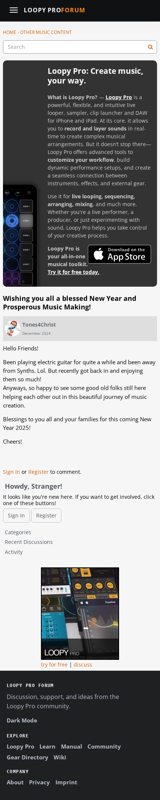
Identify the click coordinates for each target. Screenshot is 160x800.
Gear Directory (27, 757)
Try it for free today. (73, 271)
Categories (18, 532)
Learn (47, 746)
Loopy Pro (54, 10)
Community (104, 746)
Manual (71, 746)
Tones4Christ (39, 324)
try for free (54, 664)
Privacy (39, 782)
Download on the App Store (119, 254)
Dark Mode (22, 720)
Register (38, 471)
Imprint (66, 782)
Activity (14, 551)
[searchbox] (80, 47)
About (15, 782)
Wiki (60, 757)
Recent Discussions (29, 541)
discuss (83, 664)
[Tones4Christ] (12, 328)
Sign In (11, 471)
